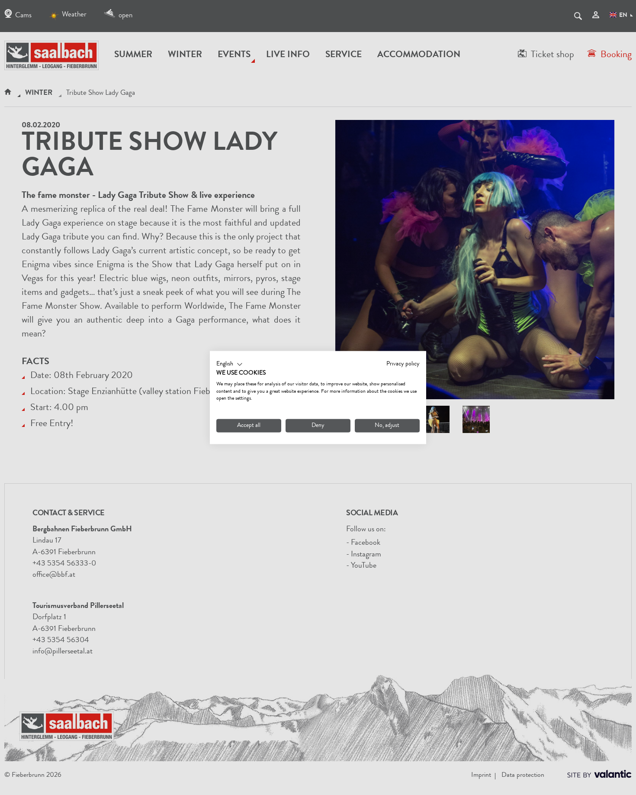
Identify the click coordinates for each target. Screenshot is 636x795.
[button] (229, 364)
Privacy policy (403, 364)
